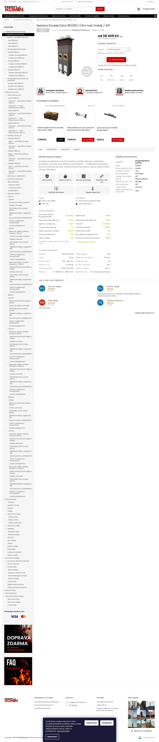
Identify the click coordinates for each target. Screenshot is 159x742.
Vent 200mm (13, 46)
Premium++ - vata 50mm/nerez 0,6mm (17, 107)
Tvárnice (11, 502)
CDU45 (70, 231)
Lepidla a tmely (13, 505)
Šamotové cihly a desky (14, 596)
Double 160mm (14, 52)
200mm (11, 397)
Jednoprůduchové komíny (15, 31)
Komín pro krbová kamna (44, 705)
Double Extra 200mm (17, 76)
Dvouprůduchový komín (17, 49)
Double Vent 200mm (16, 89)
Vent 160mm (13, 40)
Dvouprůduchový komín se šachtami (18, 79)
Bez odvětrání (13, 182)
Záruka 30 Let (102, 705)
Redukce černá (13, 534)
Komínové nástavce (15, 179)
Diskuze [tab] (76, 149)
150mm (11, 196)
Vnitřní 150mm (13, 98)
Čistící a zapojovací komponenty (16, 222)
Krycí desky (12, 540)
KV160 (108, 220)
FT (72, 227)
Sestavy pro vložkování (16, 176)
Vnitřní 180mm (13, 111)
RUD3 (71, 224)
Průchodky (12, 549)
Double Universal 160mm (18, 55)
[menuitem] (14, 16)
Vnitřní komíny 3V (14, 95)
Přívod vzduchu (13, 564)
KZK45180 (106, 224)
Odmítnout (91, 723)
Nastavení (52, 736)
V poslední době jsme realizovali (46, 702)
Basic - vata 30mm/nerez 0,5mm (18, 142)
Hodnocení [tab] (65, 149)
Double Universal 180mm (18, 64)
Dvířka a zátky (13, 546)
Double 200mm (14, 70)
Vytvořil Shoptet (149, 737)
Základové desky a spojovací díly (20, 214)
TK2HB (107, 238)
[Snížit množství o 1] (105, 61)
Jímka (10, 543)
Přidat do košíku (118, 60)
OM (72, 238)
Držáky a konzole (15, 205)
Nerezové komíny (12, 92)
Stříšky (10, 511)
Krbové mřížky (13, 578)
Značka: (98, 30)
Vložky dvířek (13, 520)
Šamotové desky (14, 602)
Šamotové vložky (14, 514)
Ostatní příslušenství (17, 225)
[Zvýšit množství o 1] (105, 58)
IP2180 (107, 216)
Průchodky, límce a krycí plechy (18, 209)
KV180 (71, 220)
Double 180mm (14, 61)
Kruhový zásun (14, 185)
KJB (108, 231)
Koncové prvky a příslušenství (20, 218)
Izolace (10, 508)
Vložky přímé (13, 517)
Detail (60, 140)
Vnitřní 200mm (14, 123)
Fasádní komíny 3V (15, 136)
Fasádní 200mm (14, 163)
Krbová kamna (10, 593)
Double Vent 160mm (16, 83)
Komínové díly (10, 499)
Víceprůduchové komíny (14, 34)
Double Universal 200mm (18, 73)
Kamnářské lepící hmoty (17, 576)
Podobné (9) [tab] (52, 149)
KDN (71, 234)
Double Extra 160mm (16, 58)
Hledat (100, 9)
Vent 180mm (13, 43)
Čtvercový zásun (15, 188)
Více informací (63, 731)
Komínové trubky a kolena (19, 202)
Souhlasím (107, 723)
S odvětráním (13, 191)
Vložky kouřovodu (14, 523)
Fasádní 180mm (14, 151)
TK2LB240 (69, 216)
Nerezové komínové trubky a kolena (21, 268)
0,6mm (11, 228)
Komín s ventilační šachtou (18, 37)
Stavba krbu (12, 567)
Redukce (11, 529)
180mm (11, 295)
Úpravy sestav (13, 555)
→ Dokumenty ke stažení (85, 242)
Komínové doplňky (12, 558)
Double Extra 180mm (16, 67)
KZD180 (107, 227)
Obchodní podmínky (85, 2)
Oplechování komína (16, 584)
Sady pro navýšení (15, 552)
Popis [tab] (41, 149)
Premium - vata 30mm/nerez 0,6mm (20, 102)
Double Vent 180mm (16, 86)
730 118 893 (73, 705)
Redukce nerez (13, 532)
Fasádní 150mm (14, 138)
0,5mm (11, 199)
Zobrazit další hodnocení (144, 313)
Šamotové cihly (13, 599)
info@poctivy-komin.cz (78, 702)
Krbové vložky (10, 590)
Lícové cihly (12, 581)
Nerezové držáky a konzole (19, 306)
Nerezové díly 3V (14, 193)
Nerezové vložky (14, 526)
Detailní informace (105, 69)
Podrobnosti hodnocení (81, 30)
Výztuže (11, 537)
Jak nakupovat (67, 2)
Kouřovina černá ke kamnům (19, 561)
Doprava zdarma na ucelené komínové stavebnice (108, 709)
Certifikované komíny (42, 708)
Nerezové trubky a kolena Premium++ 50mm (18, 263)
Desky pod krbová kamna (17, 587)
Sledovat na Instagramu (143, 731)
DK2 (108, 234)
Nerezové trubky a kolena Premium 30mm (18, 232)
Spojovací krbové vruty (16, 573)
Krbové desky (13, 570)
